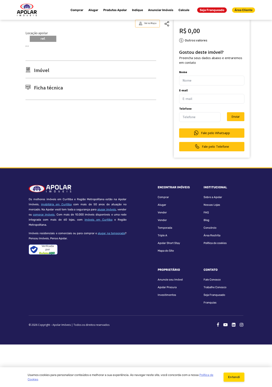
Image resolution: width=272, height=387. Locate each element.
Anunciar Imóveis (160, 10)
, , (27, 45)
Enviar (235, 117)
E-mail (183, 90)
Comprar (77, 10)
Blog (206, 220)
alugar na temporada (111, 233)
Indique (137, 10)
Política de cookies (215, 243)
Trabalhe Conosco (215, 287)
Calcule (183, 10)
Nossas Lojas (212, 204)
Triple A (162, 235)
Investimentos (167, 294)
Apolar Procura (167, 287)
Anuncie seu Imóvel (170, 279)
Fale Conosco (212, 279)
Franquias (210, 302)
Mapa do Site (166, 250)
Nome (183, 72)
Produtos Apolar (115, 10)
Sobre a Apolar (213, 197)
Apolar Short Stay (169, 243)
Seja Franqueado (212, 10)
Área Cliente (243, 10)
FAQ (206, 212)
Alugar (93, 10)
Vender (162, 212)
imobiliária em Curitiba (56, 204)
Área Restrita (212, 235)
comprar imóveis (44, 214)
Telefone (185, 109)
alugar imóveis (106, 209)
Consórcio (210, 227)
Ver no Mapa (150, 23)
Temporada (165, 227)
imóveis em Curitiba (98, 219)
